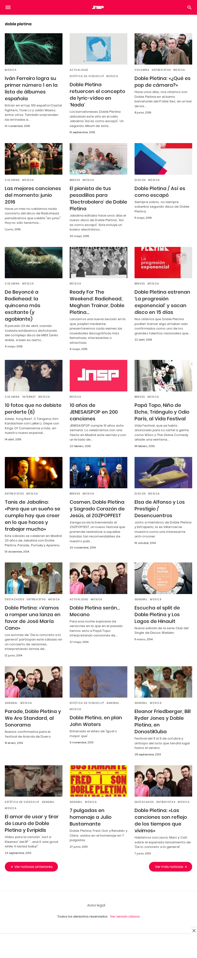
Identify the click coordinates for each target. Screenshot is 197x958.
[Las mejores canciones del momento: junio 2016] (33, 158)
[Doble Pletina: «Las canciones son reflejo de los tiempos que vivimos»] (163, 781)
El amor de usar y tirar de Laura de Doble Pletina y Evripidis (32, 823)
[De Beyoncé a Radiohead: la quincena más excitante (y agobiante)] (33, 262)
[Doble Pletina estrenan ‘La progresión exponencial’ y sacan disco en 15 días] (163, 262)
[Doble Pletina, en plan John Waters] (98, 682)
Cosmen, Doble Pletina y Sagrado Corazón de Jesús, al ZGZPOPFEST (97, 509)
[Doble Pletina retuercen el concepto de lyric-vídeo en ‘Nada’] (98, 49)
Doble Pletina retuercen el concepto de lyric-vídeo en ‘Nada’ (97, 94)
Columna (142, 70)
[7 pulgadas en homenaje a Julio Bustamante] (98, 781)
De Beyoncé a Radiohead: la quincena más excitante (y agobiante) (22, 305)
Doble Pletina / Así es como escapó (160, 191)
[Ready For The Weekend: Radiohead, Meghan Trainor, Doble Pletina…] (98, 262)
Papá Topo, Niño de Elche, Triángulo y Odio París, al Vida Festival (162, 412)
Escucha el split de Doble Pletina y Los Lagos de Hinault (157, 614)
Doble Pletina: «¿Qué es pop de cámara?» (163, 81)
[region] (98, 946)
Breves (75, 180)
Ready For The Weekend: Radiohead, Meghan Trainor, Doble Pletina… (97, 302)
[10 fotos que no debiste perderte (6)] (33, 375)
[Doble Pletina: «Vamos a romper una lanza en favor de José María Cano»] (33, 578)
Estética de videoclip (87, 76)
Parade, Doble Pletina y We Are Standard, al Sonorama (33, 718)
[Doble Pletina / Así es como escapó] (163, 158)
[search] (189, 7)
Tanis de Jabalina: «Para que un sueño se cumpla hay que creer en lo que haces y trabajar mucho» (32, 515)
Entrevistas (161, 70)
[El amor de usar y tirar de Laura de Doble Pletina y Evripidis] (33, 781)
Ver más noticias (169, 866)
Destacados (14, 599)
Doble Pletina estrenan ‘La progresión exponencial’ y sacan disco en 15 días (162, 302)
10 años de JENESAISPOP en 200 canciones (94, 412)
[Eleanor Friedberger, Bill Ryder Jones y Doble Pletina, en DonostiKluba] (163, 682)
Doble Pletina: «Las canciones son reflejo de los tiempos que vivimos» (161, 820)
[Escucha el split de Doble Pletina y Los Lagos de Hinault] (163, 578)
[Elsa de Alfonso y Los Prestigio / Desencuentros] (163, 472)
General (141, 599)
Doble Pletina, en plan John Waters (96, 721)
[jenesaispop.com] (98, 7)
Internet (29, 397)
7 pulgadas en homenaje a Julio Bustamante (90, 817)
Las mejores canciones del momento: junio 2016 (33, 195)
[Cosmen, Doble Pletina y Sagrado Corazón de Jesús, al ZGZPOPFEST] (98, 472)
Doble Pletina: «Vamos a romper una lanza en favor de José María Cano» (33, 617)
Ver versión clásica (125, 916)
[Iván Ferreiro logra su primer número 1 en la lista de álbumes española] (33, 49)
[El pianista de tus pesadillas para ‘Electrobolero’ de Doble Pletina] (98, 158)
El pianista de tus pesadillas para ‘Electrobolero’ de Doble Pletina (98, 198)
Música (11, 70)
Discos (140, 180)
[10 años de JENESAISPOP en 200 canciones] (98, 375)
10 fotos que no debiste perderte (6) (33, 408)
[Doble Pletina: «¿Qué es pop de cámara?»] (163, 49)
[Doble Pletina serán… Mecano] (98, 578)
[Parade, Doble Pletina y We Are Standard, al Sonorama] (33, 682)
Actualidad (79, 70)
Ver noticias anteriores (33, 866)
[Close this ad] (193, 930)
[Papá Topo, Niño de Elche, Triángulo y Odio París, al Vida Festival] (163, 375)
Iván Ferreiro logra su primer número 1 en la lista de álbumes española (31, 88)
